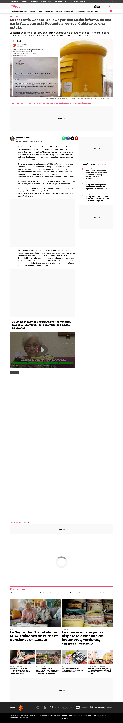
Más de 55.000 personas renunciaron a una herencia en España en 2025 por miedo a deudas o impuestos (97, 175)
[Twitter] (16, 139)
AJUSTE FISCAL (66, 666)
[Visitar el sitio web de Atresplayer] (100, 707)
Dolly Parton (68, 1)
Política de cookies (86, 715)
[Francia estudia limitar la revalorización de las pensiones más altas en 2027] (74, 657)
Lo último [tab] (102, 164)
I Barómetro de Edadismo (19, 11)
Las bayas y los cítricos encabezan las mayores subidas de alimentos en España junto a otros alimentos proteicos (47, 671)
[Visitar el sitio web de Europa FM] (85, 707)
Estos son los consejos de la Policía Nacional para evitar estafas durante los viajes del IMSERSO (51, 103)
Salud (40, 11)
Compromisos (80, 11)
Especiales (58, 11)
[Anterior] (11, 1)
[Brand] (23, 6)
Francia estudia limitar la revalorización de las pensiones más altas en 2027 (73, 670)
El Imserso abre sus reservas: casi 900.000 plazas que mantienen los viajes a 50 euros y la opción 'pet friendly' (100, 671)
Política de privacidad (74, 715)
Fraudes (14, 373)
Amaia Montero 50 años (79, 1)
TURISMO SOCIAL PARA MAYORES (98, 666)
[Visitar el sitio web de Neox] (51, 707)
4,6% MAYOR (89, 194)
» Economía (25, 522)
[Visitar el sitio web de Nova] (58, 707)
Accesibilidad (64, 718)
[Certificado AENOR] (97, 6)
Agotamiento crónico (36, 1)
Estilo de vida (48, 11)
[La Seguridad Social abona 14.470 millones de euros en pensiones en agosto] (35, 613)
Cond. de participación (99, 715)
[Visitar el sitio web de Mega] (65, 707)
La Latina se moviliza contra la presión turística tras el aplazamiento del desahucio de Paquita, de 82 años (41, 325)
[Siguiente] (112, 1)
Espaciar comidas (47, 1)
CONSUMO (89, 183)
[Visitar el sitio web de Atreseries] (71, 707)
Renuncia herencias (58, 1)
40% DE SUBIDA (41, 666)
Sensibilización (69, 11)
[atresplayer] (107, 6)
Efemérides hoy (16, 1)
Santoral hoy (25, 1)
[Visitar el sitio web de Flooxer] (110, 707)
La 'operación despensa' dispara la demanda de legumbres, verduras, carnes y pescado (97, 188)
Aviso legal (64, 715)
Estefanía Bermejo (22, 137)
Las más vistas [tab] (88, 164)
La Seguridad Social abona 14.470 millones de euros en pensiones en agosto (97, 199)
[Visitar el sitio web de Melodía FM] (91, 707)
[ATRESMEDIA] (16, 707)
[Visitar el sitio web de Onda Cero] (78, 707)
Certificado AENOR (93, 11)
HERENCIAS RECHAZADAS (94, 169)
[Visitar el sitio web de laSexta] (45, 707)
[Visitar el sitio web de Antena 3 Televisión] (38, 707)
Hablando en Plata (15, 522)
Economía (33, 11)
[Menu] (111, 11)
